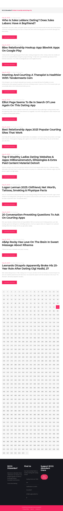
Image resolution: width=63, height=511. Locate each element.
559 (19, 434)
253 (54, 353)
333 (15, 376)
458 (35, 407)
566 (46, 434)
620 (23, 449)
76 (7, 311)
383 (35, 387)
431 (46, 399)
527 (12, 426)
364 (19, 384)
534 (38, 426)
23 (34, 295)
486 (27, 414)
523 (54, 422)
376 (8, 387)
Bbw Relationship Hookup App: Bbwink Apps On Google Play (31, 49)
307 (31, 368)
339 (38, 376)
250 (42, 353)
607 (31, 445)
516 (27, 422)
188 (35, 338)
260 (23, 357)
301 (8, 368)
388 (54, 387)
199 (19, 341)
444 (38, 403)
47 (11, 303)
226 (8, 349)
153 (15, 330)
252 (50, 353)
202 (31, 341)
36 (27, 299)
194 (58, 338)
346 (8, 380)
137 (12, 326)
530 (23, 426)
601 (8, 445)
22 (31, 295)
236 (46, 349)
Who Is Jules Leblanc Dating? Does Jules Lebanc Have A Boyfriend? (28, 22)
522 (50, 422)
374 (58, 384)
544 (19, 430)
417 (50, 395)
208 (54, 341)
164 (58, 330)
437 (12, 403)
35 (23, 299)
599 (58, 441)
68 (34, 307)
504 (38, 418)
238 (54, 349)
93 (15, 314)
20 (23, 295)
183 (15, 338)
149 (58, 326)
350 (23, 380)
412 (31, 395)
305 (23, 368)
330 (4, 376)
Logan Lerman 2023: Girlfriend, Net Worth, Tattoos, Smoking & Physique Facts (29, 189)
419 (58, 395)
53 (34, 303)
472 (31, 410)
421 (8, 399)
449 (58, 403)
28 (54, 295)
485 (23, 414)
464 (58, 407)
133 (54, 322)
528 (15, 426)
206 (46, 341)
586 (8, 441)
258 (15, 357)
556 (8, 434)
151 (8, 330)
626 (46, 449)
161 (46, 330)
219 (38, 345)
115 (42, 318)
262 (31, 357)
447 (50, 403)
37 (31, 299)
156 (27, 330)
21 (27, 295)
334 (19, 376)
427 (31, 399)
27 (50, 295)
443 (35, 403)
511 (8, 422)
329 (58, 372)
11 (46, 291)
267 (50, 357)
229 (19, 349)
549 (38, 430)
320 (23, 372)
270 (4, 361)
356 (46, 380)
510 (4, 422)
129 (38, 322)
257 (12, 357)
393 (15, 391)
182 (12, 338)
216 (27, 345)
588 (15, 441)
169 (19, 334)
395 (23, 391)
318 (15, 372)
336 (27, 376)
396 (27, 391)
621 (27, 449)
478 (54, 410)
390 (4, 391)
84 (38, 311)
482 (12, 414)
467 (12, 410)
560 (23, 434)
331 (8, 376)
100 (42, 314)
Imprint (32, 509)
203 (35, 341)
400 (42, 391)
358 (54, 380)
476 (46, 410)
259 (19, 357)
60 (4, 307)
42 (50, 299)
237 (50, 349)
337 (31, 376)
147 (50, 326)
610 (42, 445)
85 (42, 311)
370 (42, 384)
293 (35, 364)
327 (50, 372)
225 (4, 349)
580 (42, 437)
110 (23, 318)
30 (4, 299)
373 (54, 384)
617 (12, 449)
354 (38, 380)
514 (19, 422)
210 (4, 345)
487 (31, 414)
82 (31, 311)
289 (19, 364)
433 (54, 399)
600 (4, 445)
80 (23, 311)
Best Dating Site (18, 72)
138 (15, 326)
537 (50, 426)
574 (19, 437)
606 (27, 445)
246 (27, 353)
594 (38, 441)
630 (4, 453)
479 (58, 410)
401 (46, 391)
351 (27, 380)
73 (54, 307)
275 (23, 361)
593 (35, 441)
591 (27, 441)
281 (46, 361)
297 (50, 364)
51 (27, 303)
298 (54, 364)
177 (50, 334)
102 (50, 314)
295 (42, 364)
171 (27, 334)
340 (42, 376)
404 (58, 391)
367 (31, 384)
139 (19, 326)
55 (42, 303)
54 (38, 303)
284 (58, 361)
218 (35, 345)
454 (19, 407)
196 (8, 341)
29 (57, 295)
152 (12, 330)
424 (19, 399)
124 (19, 322)
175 (42, 334)
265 (42, 357)
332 (12, 376)
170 (23, 334)
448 (54, 403)
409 (19, 395)
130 (42, 322)
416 (46, 395)
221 (46, 345)
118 (54, 318)
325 (42, 372)
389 (58, 387)
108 (15, 318)
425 (23, 399)
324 (38, 372)
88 (54, 311)
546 (27, 430)
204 (38, 341)
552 (50, 430)
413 (35, 395)
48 (15, 303)
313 (54, 368)
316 (8, 372)
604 (19, 445)
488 (35, 414)
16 (7, 295)
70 (42, 307)
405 (4, 395)
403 (54, 391)
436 (8, 403)
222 (50, 345)
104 (58, 314)
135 (4, 326)
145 (42, 326)
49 (19, 303)
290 (23, 364)
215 (23, 345)
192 (50, 338)
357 (50, 380)
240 (4, 353)
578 (35, 437)
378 (15, 387)
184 (19, 338)
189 (38, 338)
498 (15, 418)
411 (27, 395)
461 (46, 407)
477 (50, 410)
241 (8, 353)
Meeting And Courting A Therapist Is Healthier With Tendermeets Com (31, 76)
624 (38, 449)
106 (8, 318)
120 (4, 322)
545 (23, 430)
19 (19, 295)
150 (4, 330)
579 (38, 437)
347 (12, 380)
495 (4, 418)
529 (19, 426)
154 (19, 330)
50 (23, 303)
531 (27, 426)
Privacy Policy (26, 509)
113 (35, 318)
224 (58, 345)
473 (35, 410)
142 (31, 326)
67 (31, 307)
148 (54, 326)
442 (31, 403)
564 (38, 434)
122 (12, 322)
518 (35, 422)
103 (54, 314)
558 (15, 434)
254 (58, 353)
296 (46, 364)
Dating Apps (17, 17)
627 (50, 449)
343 (54, 376)
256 (8, 357)
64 (19, 307)
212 (12, 345)
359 (58, 380)
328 (54, 372)
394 (19, 391)
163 (54, 330)
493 (54, 414)
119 (58, 318)
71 (46, 307)
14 (57, 291)
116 (46, 318)
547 (31, 430)
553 (54, 430)
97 (31, 314)
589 (19, 441)
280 (42, 361)
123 (15, 322)
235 (42, 349)
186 (27, 338)
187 (31, 338)
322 (31, 372)
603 (15, 445)
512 (12, 422)
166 (8, 334)
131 (46, 322)
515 (23, 422)
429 (38, 399)
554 (58, 430)
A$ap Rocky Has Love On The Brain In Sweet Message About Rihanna (30, 243)
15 (4, 295)
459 (38, 407)
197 (12, 341)
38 (34, 299)
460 (42, 407)
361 (8, 384)
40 (42, 299)
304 (19, 368)
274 (19, 361)
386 (46, 387)
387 (50, 387)
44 (57, 299)
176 (46, 334)
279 (38, 361)
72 (50, 307)
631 (8, 453)
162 (50, 330)
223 (54, 345)
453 (15, 407)
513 (15, 422)
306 (27, 368)
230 (23, 349)
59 (57, 303)
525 (4, 426)
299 (58, 364)
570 (4, 437)
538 (54, 426)
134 (58, 322)
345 (4, 380)
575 (23, 437)
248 (35, 353)
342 (50, 376)
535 (42, 426)
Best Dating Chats (18, 239)
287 (12, 364)
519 (38, 422)
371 (46, 384)
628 (54, 449)
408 (15, 395)
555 (4, 434)
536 (46, 426)
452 (12, 407)
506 (46, 418)
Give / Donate (44, 477)
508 (54, 418)
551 (46, 430)
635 (23, 453)
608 (35, 445)
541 (8, 430)
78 (15, 311)
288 (15, 364)
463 (54, 407)
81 (27, 311)
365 (23, 384)
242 (12, 353)
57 (50, 303)
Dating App (16, 154)
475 (42, 410)
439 (19, 403)
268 (54, 357)
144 (38, 326)
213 (15, 345)
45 (4, 303)
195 (4, 341)
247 (31, 353)
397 (31, 391)
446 (46, 403)
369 (38, 384)
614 (58, 445)
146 (46, 326)
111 (27, 318)
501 (27, 418)
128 (35, 322)
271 (8, 361)
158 (35, 330)
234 (38, 349)
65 (23, 307)
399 (38, 391)
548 (35, 430)
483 (15, 414)
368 (35, 384)
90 (4, 314)
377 (12, 387)
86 (46, 311)
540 (4, 430)
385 (42, 387)
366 (27, 384)
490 (42, 414)
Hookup (15, 212)
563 (35, 434)
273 (15, 361)
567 (50, 434)
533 (35, 426)
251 (46, 353)
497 (12, 418)
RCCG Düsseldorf (7, 10)
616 (8, 449)
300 (4, 368)
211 (8, 345)
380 (23, 387)
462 (50, 407)
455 (23, 407)
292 (31, 364)
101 (46, 314)
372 (50, 384)
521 (46, 422)
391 (8, 391)
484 (19, 414)
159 (38, 330)
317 (12, 372)
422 (12, 399)
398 (35, 391)
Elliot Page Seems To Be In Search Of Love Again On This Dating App (28, 104)
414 (38, 395)
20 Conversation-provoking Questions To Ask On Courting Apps (30, 216)
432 (50, 399)
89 (57, 311)
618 (15, 449)
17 (11, 295)
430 (42, 399)
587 (12, 441)
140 (23, 326)
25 (42, 295)
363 (15, 384)
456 (27, 407)
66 (27, 307)
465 (4, 410)
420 (4, 399)
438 (15, 403)
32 (11, 299)
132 (50, 322)
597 (50, 441)
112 (31, 318)
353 (35, 380)
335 (23, 376)
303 (15, 368)
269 (58, 357)
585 (4, 441)
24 (38, 295)
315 (4, 372)
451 (8, 407)
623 (35, 449)
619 (19, 449)
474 (38, 410)
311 (46, 368)
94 (19, 314)
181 (8, 338)
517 (31, 422)
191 (46, 338)
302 (12, 368)
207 (50, 341)
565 (42, 434)
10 (42, 291)
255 (4, 357)
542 (12, 430)
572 (12, 437)
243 (15, 353)
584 (58, 437)
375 (4, 387)
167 (12, 334)
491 (46, 414)
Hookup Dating (18, 45)
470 (23, 410)
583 (54, 437)
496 (8, 418)
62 (11, 307)
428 (35, 399)
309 (38, 368)
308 (35, 368)
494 (58, 414)
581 (46, 437)
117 (50, 318)
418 (54, 395)
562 (31, 434)
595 (42, 441)
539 (58, 426)
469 (19, 410)
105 (4, 318)
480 (4, 414)
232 (31, 349)
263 (35, 357)
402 (50, 391)
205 (42, 341)
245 (23, 353)
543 (15, 430)
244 (19, 353)
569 (58, 434)
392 (12, 391)
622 (31, 449)
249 (38, 353)
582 (50, 437)
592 (31, 441)
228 (15, 349)
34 (19, 299)
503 (35, 418)
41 (46, 299)
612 (50, 445)
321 (27, 372)
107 (12, 318)
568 (54, 434)
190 (42, 338)
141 (27, 326)
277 (31, 361)
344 (58, 376)
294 (38, 364)
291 (27, 364)
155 (23, 330)
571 (8, 437)
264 (38, 357)
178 (54, 334)
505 (42, 418)
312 (50, 368)
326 (46, 372)
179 (58, 334)
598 (54, 441)
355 (42, 380)
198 (15, 341)
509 (58, 418)
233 (35, 349)
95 (23, 314)
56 (46, 303)
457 (31, 407)
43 (54, 299)
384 (38, 387)
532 (31, 426)
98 (34, 314)
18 (15, 295)
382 (31, 387)
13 (53, 291)
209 (58, 341)
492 (50, 414)
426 (27, 399)
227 (12, 349)
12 (50, 291)
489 (38, 414)
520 (42, 422)
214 (19, 345)
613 (54, 445)
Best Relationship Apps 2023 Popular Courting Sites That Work (31, 131)
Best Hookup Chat (18, 99)
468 (15, 410)
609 (38, 445)
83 (34, 311)
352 (31, 380)
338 (35, 376)
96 (27, 314)
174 (38, 334)
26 (46, 295)
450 (4, 407)
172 (31, 334)
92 (11, 314)
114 (38, 318)
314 (58, 368)
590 (23, 441)
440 (23, 403)
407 (12, 395)
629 (58, 449)
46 (7, 303)
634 (19, 453)
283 (54, 361)
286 (8, 364)
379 (19, 387)
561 (27, 434)
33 (15, 299)
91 (7, 314)
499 (19, 418)
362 (12, 384)
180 (4, 338)
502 (31, 418)
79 (19, 311)
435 (4, 403)
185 (23, 338)
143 (35, 326)
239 (58, 349)
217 (31, 345)
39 (38, 299)
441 (27, 403)
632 (12, 453)
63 (15, 307)
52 (31, 303)
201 (27, 341)
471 (27, 410)
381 (27, 387)
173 (35, 334)
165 (4, 334)
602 (12, 445)
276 (27, 361)
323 (35, 372)
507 (50, 418)
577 (31, 437)
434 (58, 399)
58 (54, 303)
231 (27, 349)
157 (31, 330)
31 (7, 299)
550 (42, 430)
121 (8, 322)
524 (58, 422)
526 (8, 426)
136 (8, 326)
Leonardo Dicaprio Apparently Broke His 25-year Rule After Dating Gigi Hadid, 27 (30, 267)
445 (42, 403)
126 (27, 322)
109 (19, 318)
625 (42, 449)
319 (19, 372)
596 (46, 441)
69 (38, 307)
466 (8, 410)
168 (15, 334)
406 (8, 395)
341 (46, 376)
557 (12, 434)
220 (42, 345)
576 (27, 437)
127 (31, 322)
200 (23, 341)
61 (7, 307)
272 (12, 361)
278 (35, 361)
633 (15, 453)
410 (23, 395)
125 (23, 322)
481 (8, 414)
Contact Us (37, 509)
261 (27, 357)
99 (38, 314)
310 (42, 368)
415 (42, 395)
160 (42, 330)
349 (19, 380)
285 (4, 364)
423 (15, 399)
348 (15, 380)
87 (50, 311)
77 (11, 311)
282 (50, 361)
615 (4, 449)
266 (46, 357)
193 (54, 338)
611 (46, 445)
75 (4, 311)
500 (23, 418)
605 (23, 445)
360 (4, 384)
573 (15, 437)
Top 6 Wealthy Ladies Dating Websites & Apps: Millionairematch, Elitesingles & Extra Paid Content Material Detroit (29, 160)
